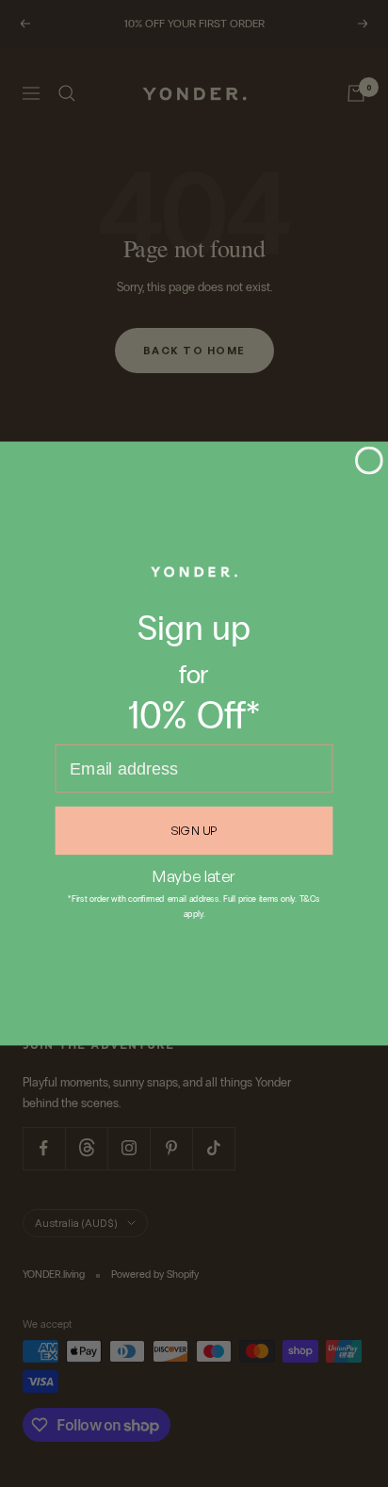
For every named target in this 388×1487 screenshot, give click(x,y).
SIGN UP (194, 830)
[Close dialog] (369, 461)
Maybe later (194, 876)
